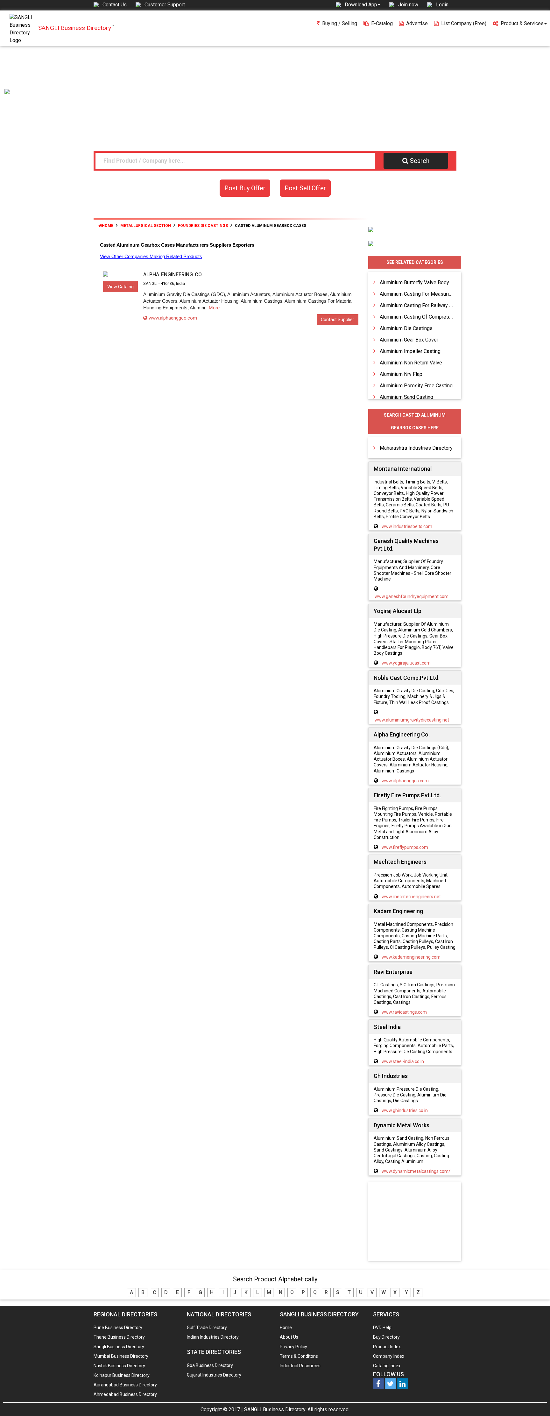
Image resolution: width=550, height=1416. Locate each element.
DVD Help (382, 1327)
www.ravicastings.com (404, 1012)
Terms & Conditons (299, 1356)
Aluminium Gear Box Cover (409, 340)
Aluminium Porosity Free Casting (416, 386)
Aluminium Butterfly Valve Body (414, 282)
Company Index (388, 1356)
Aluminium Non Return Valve (411, 363)
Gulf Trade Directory (207, 1327)
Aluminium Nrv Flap (401, 374)
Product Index (387, 1346)
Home (107, 225)
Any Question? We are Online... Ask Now (535, 1401)
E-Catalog (382, 23)
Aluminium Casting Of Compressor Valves (426, 317)
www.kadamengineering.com (411, 957)
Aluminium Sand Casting (406, 397)
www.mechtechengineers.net (411, 896)
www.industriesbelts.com (407, 526)
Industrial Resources (300, 1365)
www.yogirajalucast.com (406, 663)
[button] (362, 4)
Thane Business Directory (119, 1337)
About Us (289, 1337)
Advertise (417, 23)
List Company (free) (463, 23)
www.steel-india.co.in (403, 1061)
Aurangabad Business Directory (125, 1384)
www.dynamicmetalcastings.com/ (416, 1171)
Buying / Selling (339, 23)
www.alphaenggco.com (173, 318)
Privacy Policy (293, 1346)
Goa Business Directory (210, 1365)
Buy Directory (386, 1337)
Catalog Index (386, 1365)
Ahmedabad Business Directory (125, 1394)
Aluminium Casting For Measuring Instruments (431, 294)
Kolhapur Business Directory (122, 1375)
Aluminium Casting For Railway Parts (420, 305)
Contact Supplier (337, 319)
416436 (167, 283)
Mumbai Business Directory (121, 1356)
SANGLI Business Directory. (275, 1409)
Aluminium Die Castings (406, 328)
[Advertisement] (275, 93)
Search (419, 161)
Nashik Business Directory (119, 1365)
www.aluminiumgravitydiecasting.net (412, 719)
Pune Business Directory (118, 1327)
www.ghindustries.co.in (405, 1110)
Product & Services (522, 23)
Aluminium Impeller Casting (410, 351)
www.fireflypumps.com (405, 847)
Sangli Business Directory (119, 1346)
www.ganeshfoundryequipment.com (411, 596)
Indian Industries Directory (213, 1337)
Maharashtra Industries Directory (416, 448)
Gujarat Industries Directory (214, 1374)
